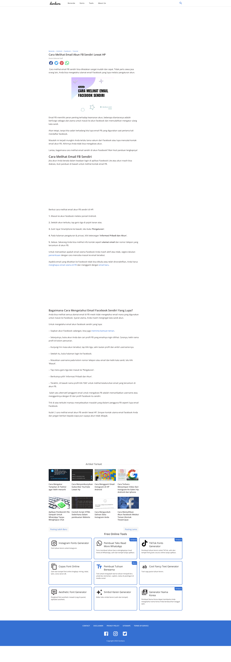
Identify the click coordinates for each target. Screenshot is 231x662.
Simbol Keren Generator (117, 592)
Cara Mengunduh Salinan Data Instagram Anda (102, 514)
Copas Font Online (69, 566)
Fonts (82, 3)
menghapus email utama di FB (63, 265)
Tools (91, 3)
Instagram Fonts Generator (74, 543)
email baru (104, 265)
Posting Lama (131, 529)
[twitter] (125, 635)
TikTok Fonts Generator (156, 544)
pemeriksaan (55, 255)
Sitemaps (126, 626)
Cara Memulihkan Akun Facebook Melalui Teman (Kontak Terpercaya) (128, 516)
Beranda (71, 3)
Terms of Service (141, 626)
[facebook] (106, 635)
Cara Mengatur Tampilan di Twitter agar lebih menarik (57, 487)
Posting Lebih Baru (58, 529)
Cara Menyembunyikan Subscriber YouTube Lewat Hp (82, 487)
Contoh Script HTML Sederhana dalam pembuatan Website (81, 514)
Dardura (121, 641)
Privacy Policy (113, 626)
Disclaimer (98, 626)
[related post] (59, 475)
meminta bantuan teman (102, 330)
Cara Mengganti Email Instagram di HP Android (105, 487)
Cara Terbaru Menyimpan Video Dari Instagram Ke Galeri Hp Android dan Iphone (128, 488)
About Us (102, 3)
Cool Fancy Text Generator (164, 566)
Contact (86, 626)
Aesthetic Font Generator (73, 592)
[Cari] (180, 3)
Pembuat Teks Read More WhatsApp (115, 544)
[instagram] (115, 635)
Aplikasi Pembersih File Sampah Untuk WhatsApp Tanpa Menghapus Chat (59, 516)
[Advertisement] (115, 27)
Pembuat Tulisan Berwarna (113, 568)
